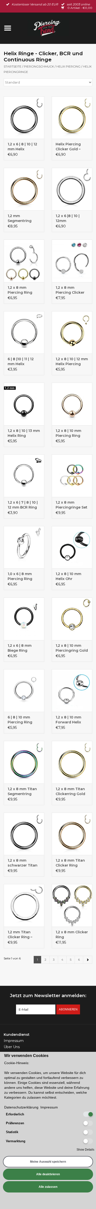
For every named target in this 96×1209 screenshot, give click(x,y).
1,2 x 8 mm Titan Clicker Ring (70, 863)
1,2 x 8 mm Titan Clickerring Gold (70, 791)
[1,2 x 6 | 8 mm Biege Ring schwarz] (24, 618)
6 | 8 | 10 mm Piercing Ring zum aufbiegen (21, 720)
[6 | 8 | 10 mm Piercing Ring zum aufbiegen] (24, 690)
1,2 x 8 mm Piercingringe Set (71, 505)
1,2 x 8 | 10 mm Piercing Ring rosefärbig (68, 433)
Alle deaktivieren (48, 1174)
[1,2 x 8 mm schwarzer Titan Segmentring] (24, 834)
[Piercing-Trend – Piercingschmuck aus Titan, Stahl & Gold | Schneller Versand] (55, 28)
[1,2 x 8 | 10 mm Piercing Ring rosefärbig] (72, 404)
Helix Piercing (68, 66)
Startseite (12, 66)
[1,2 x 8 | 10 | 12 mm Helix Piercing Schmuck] (72, 332)
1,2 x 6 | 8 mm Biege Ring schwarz (20, 648)
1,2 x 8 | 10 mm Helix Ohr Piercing (68, 576)
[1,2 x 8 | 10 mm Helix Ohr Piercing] (72, 547)
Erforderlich (15, 1114)
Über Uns (12, 1047)
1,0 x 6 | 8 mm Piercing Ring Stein (20, 576)
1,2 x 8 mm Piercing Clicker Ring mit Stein (70, 290)
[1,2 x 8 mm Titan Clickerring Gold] (72, 762)
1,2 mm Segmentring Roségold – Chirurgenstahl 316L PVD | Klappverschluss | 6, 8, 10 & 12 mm (24, 218)
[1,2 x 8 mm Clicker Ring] (72, 905)
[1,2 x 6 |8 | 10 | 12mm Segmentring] (72, 189)
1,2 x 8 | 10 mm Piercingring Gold (72, 648)
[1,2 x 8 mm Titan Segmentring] (24, 762)
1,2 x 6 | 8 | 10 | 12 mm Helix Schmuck (22, 147)
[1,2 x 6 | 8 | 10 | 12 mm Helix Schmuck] (24, 117)
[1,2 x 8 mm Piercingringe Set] (72, 475)
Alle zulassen (48, 1187)
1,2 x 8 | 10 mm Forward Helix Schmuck (68, 720)
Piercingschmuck (39, 66)
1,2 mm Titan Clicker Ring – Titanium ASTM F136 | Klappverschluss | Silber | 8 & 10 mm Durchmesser (24, 934)
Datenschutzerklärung (21, 1107)
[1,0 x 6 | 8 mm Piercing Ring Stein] (24, 547)
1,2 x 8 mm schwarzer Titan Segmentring (22, 863)
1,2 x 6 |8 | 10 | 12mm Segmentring (68, 218)
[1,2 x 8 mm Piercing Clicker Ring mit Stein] (72, 260)
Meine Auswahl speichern (48, 1161)
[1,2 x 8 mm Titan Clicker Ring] (72, 834)
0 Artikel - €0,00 (79, 8)
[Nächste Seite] (87, 959)
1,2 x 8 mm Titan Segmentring (22, 791)
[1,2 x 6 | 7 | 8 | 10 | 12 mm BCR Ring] (24, 475)
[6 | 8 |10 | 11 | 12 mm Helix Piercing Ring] (24, 332)
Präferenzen (15, 1123)
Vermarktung (15, 1141)
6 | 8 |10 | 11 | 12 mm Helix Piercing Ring (21, 361)
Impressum (14, 1041)
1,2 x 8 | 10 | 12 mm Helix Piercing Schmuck (72, 361)
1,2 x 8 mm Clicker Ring (72, 934)
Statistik (12, 1132)
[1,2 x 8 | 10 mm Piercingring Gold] (72, 618)
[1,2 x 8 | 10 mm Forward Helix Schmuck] (72, 690)
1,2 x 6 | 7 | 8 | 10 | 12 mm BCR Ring (23, 505)
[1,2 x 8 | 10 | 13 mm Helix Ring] (24, 404)
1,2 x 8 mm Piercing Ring (20, 290)
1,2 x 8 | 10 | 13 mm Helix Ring (24, 433)
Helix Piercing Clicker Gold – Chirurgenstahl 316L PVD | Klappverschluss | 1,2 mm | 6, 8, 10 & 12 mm (72, 147)
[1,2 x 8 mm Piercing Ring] (24, 260)
